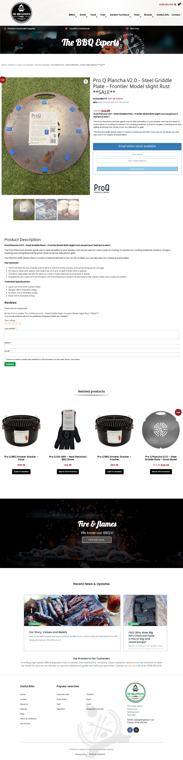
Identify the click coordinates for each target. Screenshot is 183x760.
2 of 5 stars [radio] (9, 323)
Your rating (9, 320)
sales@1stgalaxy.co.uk (144, 719)
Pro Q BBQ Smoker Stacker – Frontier (114, 458)
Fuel (102, 14)
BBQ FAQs (134, 28)
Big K (88, 699)
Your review (10, 328)
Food (93, 14)
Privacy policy (81, 754)
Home (3, 65)
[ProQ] (102, 188)
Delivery (23, 709)
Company (35, 624)
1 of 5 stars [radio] (5, 323)
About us (24, 704)
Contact (176, 14)
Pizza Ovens (62, 699)
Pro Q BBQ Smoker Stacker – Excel (21, 458)
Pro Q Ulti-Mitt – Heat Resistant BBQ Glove (68, 458)
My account (25, 723)
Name (7, 342)
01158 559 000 (166, 4)
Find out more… (97, 539)
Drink (83, 14)
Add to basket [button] (21, 471)
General (133, 624)
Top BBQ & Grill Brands (79, 28)
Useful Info (163, 14)
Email (7, 351)
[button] (86, 81)
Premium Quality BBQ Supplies (21, 28)
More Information (68, 471)
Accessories (28, 65)
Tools (137, 14)
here (130, 665)
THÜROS (90, 694)
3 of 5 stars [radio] (12, 323)
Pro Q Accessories (42, 65)
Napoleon (61, 709)
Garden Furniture (119, 14)
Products (11, 65)
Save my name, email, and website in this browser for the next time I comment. (43, 359)
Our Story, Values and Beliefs (48, 632)
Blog (22, 713)
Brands (148, 14)
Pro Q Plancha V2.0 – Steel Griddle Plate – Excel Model (161, 458)
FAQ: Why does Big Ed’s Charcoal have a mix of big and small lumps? (141, 637)
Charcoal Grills (63, 694)
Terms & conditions (28, 718)
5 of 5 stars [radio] (19, 323)
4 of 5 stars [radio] (16, 323)
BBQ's (72, 14)
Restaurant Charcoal (95, 709)
